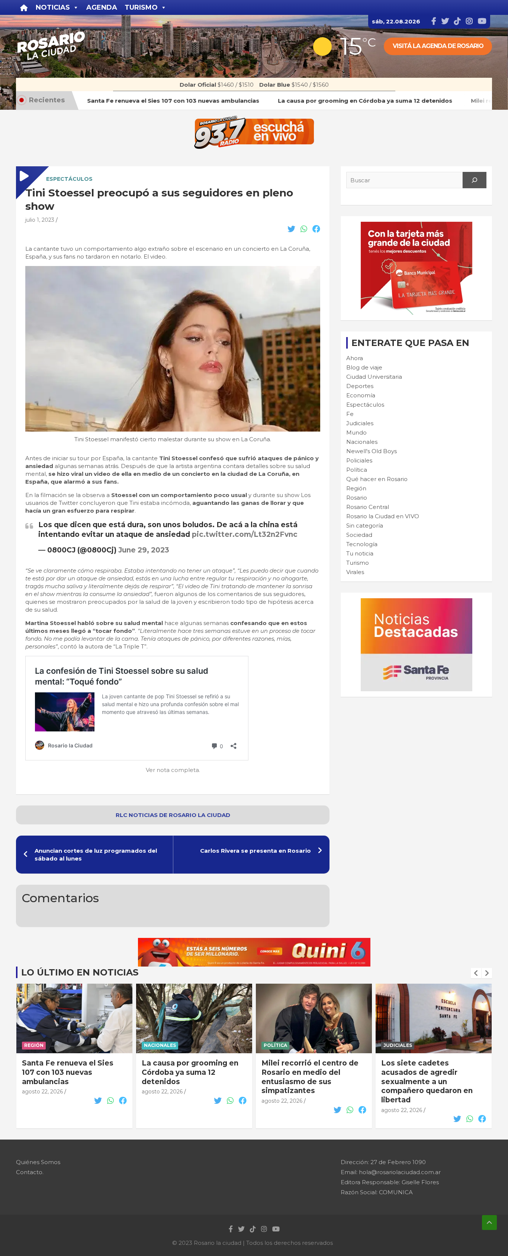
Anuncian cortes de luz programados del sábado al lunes (96, 854)
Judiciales (359, 423)
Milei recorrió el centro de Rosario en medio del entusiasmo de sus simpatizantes (190, 1077)
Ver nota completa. (173, 769)
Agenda (101, 7)
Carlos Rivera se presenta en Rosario (255, 850)
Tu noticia (359, 553)
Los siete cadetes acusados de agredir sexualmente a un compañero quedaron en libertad (307, 1081)
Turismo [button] (141, 7)
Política (356, 469)
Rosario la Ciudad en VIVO (382, 516)
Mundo (356, 432)
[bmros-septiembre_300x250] (416, 225)
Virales (355, 572)
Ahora (354, 358)
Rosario (356, 497)
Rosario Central (367, 506)
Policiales (359, 460)
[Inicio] (24, 7)
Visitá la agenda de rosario (438, 45)
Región (356, 488)
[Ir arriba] (489, 1222)
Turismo (357, 562)
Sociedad (359, 534)
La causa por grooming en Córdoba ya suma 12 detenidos (70, 1072)
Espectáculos (69, 179)
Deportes (359, 386)
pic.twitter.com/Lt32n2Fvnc (245, 534)
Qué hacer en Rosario (377, 479)
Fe (350, 413)
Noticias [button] (53, 7)
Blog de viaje (364, 367)
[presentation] (476, 973)
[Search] (474, 180)
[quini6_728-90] (254, 941)
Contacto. (30, 1172)
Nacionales (361, 441)
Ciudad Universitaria (374, 376)
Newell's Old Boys (371, 451)
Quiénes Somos (38, 1162)
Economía (360, 395)
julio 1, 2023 (39, 220)
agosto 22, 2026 (42, 1091)
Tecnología (361, 544)
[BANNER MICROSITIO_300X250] (416, 602)
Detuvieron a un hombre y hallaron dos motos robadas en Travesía (433, 1072)
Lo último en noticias (79, 972)
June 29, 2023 (143, 550)
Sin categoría (364, 525)
